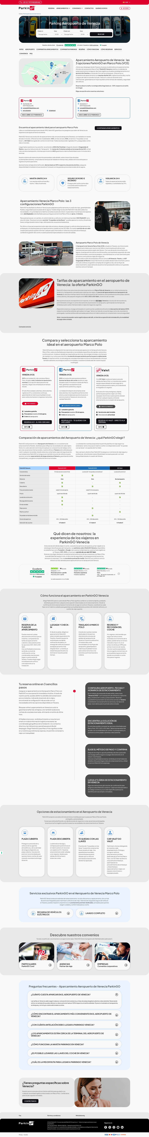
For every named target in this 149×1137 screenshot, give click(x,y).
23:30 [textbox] (57, 34)
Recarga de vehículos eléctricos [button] (49, 913)
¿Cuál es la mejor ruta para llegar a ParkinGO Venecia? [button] (61, 1062)
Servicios (118, 49)
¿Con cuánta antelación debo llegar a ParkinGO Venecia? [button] (62, 1025)
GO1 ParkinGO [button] (28, 214)
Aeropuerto (30, 49)
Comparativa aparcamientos (47, 49)
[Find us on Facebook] (105, 1128)
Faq (31, 53)
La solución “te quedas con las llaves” (92, 471)
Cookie (26, 1134)
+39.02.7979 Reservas (31, 2)
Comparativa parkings (68, 49)
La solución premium (120, 471)
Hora (55, 31)
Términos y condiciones (54, 1115)
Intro (21, 49)
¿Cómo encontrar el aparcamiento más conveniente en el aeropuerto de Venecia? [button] (71, 1015)
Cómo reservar (107, 49)
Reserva (51, 8)
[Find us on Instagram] (114, 1128)
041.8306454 (27, 110)
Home (20, 13)
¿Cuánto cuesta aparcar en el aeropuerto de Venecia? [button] (60, 994)
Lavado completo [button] (95, 913)
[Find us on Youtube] (118, 1128)
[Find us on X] (109, 1128)
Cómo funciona (93, 49)
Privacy (21, 1134)
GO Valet (99, 301)
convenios (23, 53)
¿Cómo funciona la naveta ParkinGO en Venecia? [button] (57, 1044)
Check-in (40, 31)
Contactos (89, 8)
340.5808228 (84, 110)
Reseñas (82, 49)
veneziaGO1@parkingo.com (31, 108)
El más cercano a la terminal (62, 471)
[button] (126, 2)
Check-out (67, 31)
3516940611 (52, 110)
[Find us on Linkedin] (122, 1128)
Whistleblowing (80, 1115)
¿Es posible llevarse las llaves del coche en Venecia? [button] (60, 1053)
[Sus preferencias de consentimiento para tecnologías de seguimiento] (1, 852)
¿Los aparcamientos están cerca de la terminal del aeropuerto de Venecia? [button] (67, 1034)
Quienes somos (101, 8)
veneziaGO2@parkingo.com (88, 108)
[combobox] (58, 34)
